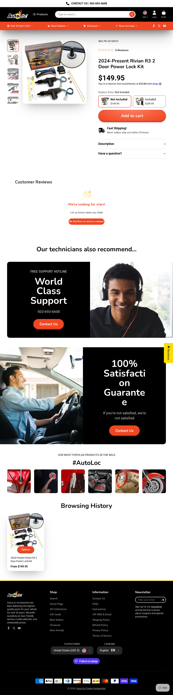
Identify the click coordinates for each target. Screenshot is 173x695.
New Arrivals (127, 26)
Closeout (92, 26)
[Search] (132, 14)
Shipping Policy (101, 619)
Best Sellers (58, 26)
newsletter (156, 606)
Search (54, 598)
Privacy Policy (100, 630)
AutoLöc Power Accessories (91, 688)
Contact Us (49, 324)
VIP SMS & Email (102, 614)
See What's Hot (20, 26)
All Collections (58, 609)
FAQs (95, 603)
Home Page (56, 603)
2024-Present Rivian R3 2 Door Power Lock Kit (25, 541)
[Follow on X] (159, 25)
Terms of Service (102, 635)
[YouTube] (164, 25)
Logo (17, 14)
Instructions (99, 609)
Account (154, 14)
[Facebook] (153, 25)
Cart (163, 14)
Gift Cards (55, 614)
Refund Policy (100, 625)
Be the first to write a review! (86, 221)
